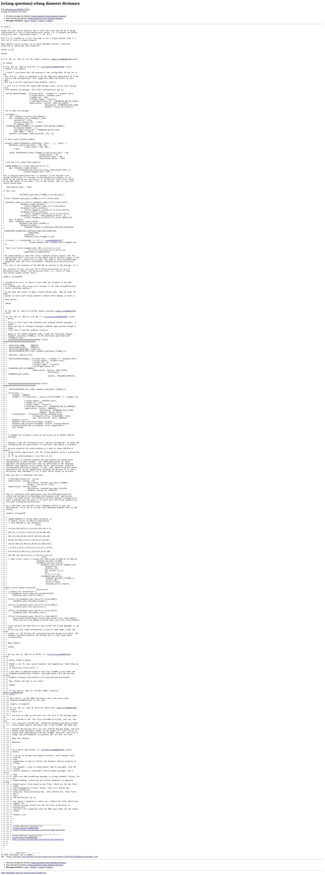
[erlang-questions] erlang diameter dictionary (48, 16)
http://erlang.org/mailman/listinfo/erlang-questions (39, 830)
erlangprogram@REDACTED (17, 9)
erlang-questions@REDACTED (26, 828)
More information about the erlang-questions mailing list (23, 873)
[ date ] (26, 21)
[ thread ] (33, 21)
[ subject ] (41, 21)
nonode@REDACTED (53, 240)
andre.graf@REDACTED (66, 708)
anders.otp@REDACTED (61, 59)
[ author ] (49, 21)
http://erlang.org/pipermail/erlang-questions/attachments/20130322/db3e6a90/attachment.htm (52, 857)
